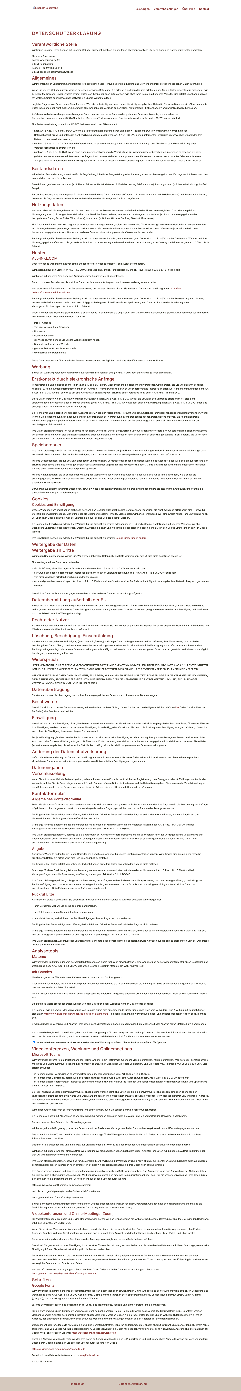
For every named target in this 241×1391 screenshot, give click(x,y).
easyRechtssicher (89, 1355)
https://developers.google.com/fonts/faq (94, 1332)
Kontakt (204, 9)
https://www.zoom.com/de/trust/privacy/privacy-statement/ (64, 1273)
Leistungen (143, 9)
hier (177, 707)
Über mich (188, 9)
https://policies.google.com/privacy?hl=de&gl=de (58, 1349)
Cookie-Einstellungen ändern (131, 537)
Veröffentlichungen (166, 9)
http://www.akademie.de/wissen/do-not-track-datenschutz (76, 1013)
